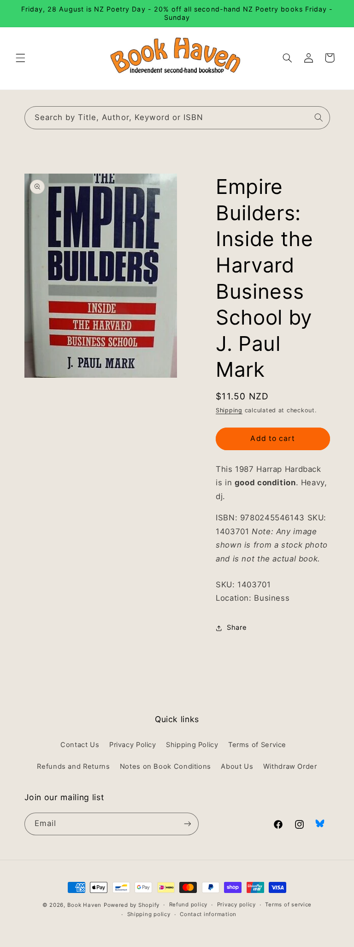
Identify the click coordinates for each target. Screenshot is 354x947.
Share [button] (237, 627)
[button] (20, 57)
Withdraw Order (290, 766)
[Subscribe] (187, 824)
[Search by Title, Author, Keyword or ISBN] (318, 117)
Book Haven (84, 905)
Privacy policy (236, 904)
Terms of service (288, 904)
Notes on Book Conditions (165, 766)
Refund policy (188, 904)
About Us (237, 766)
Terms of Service (257, 745)
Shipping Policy (192, 745)
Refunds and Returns (73, 766)
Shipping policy (149, 914)
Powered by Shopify (131, 905)
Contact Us (79, 745)
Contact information (208, 914)
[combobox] (177, 117)
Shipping (229, 410)
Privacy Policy (132, 745)
